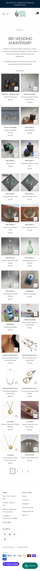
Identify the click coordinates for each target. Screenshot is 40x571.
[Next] (27, 471)
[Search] (8, 14)
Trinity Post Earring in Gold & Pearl (29, 392)
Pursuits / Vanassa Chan (10, 94)
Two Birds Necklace (29, 294)
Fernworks (30, 291)
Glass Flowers (10, 163)
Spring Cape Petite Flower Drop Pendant (29, 98)
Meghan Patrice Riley (10, 355)
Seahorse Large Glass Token (10, 228)
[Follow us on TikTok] (5, 539)
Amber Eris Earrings (10, 97)
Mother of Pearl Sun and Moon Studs (29, 425)
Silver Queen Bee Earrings (29, 457)
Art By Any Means (10, 127)
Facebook (25, 500)
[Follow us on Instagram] (9, 534)
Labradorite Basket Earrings (10, 131)
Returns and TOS (27, 507)
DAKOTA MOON (29, 455)
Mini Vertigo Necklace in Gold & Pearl (10, 392)
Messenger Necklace (10, 327)
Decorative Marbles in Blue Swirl (29, 164)
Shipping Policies (27, 511)
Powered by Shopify (22, 547)
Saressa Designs (30, 319)
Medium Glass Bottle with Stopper (10, 262)
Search (24, 496)
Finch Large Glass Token (30, 227)
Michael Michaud (29, 94)
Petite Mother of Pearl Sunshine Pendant (10, 459)
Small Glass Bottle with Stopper (29, 262)
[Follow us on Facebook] (5, 534)
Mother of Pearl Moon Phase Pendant (10, 425)
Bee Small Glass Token (30, 196)
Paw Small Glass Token (10, 196)
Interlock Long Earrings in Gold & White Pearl (10, 359)
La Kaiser (10, 421)
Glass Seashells (30, 130)
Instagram (25, 504)
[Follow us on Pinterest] (14, 534)
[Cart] (36, 14)
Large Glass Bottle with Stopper (10, 295)
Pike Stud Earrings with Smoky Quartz (29, 324)
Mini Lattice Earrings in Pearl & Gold (29, 359)
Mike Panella (29, 127)
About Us (25, 515)
